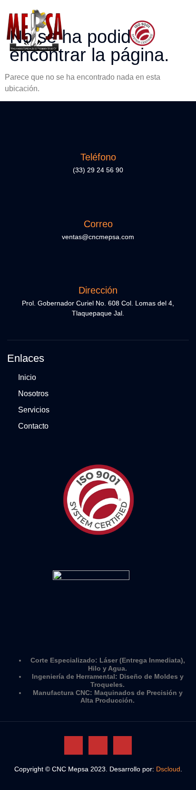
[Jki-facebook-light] (73, 745)
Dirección (98, 290)
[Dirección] (98, 270)
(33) (80, 170)
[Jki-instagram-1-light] (97, 745)
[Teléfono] (98, 137)
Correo (98, 224)
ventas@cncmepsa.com (98, 237)
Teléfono (98, 157)
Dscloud (168, 769)
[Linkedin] (122, 745)
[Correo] (98, 204)
